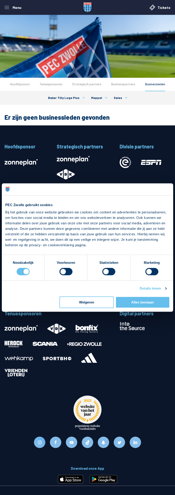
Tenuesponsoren (51, 84)
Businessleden (155, 84)
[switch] (65, 271)
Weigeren (86, 302)
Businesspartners (123, 84)
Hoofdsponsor (20, 84)
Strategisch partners (86, 84)
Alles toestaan (142, 302)
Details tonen (150, 288)
